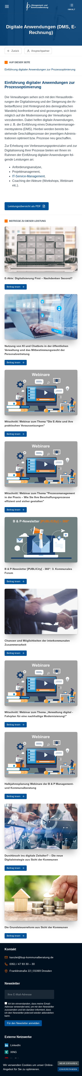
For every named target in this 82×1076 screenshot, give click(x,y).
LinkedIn (15, 1045)
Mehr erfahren (68, 1063)
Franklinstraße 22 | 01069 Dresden (31, 970)
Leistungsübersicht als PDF (24, 206)
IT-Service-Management (28, 176)
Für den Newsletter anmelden (23, 1023)
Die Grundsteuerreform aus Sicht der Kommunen (36, 927)
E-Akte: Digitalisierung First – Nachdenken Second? (38, 278)
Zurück (15, 50)
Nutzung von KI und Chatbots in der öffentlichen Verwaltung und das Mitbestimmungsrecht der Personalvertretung (36, 349)
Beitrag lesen (13, 287)
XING (13, 1052)
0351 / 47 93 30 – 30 (22, 963)
